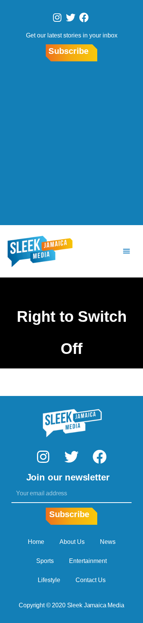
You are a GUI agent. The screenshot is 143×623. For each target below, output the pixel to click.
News (108, 542)
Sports (45, 561)
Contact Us (91, 580)
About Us (72, 542)
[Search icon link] (103, 251)
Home (36, 542)
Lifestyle (49, 580)
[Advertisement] (71, 144)
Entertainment (88, 561)
